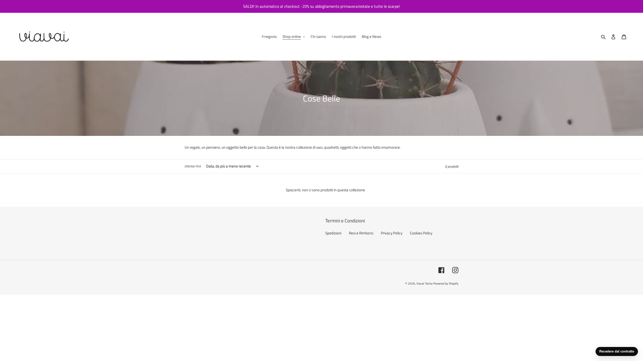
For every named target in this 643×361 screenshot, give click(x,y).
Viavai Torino (424, 283)
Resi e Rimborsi (361, 233)
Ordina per (193, 166)
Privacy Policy (391, 233)
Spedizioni (333, 233)
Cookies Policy (421, 233)
